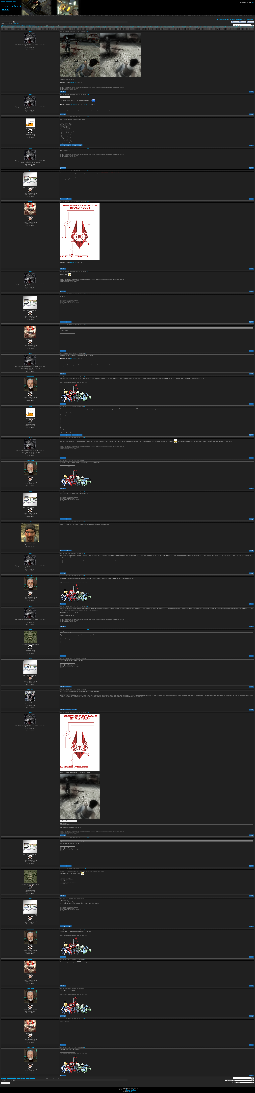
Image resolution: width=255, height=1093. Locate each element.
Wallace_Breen (16, 23)
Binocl (30, 31)
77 (84, 929)
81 (84, 1047)
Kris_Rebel (30, 521)
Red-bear (133, 1090)
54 (88, 148)
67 (84, 553)
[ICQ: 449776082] (74, 709)
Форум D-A (3, 25)
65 (84, 490)
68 (84, 575)
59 (85, 324)
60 (85, 353)
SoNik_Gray (30, 689)
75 (85, 868)
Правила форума (241, 19)
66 (84, 521)
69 (88, 606)
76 (85, 898)
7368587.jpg (73, 82)
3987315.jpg (86, 104)
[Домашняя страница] (74, 145)
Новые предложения (40, 25)
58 (85, 293)
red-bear (30, 201)
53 (88, 116)
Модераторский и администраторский (16, 25)
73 (88, 712)
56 (88, 201)
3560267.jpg (73, 262)
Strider (30, 170)
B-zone (30, 629)
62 (84, 406)
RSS (253, 2)
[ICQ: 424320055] (69, 550)
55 (88, 170)
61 (84, 376)
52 (88, 94)
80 (84, 1018)
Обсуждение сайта (30, 25)
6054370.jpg (73, 358)
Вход (14, 1)
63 (84, 437)
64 (84, 460)
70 (88, 629)
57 (88, 271)
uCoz (130, 1091)
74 (88, 837)
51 (88, 31)
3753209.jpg (73, 104)
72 (88, 689)
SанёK (30, 116)
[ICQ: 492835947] (79, 145)
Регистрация (9, 1)
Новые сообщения (222, 19)
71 (88, 658)
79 (84, 988)
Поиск (248, 19)
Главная (3, 1)
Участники (232, 19)
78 (84, 959)
